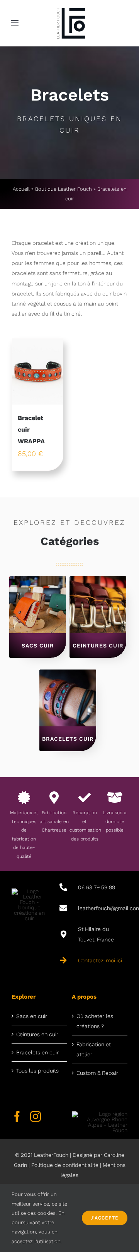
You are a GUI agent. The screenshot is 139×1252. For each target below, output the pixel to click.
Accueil (21, 189)
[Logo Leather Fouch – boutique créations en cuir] (70, 8)
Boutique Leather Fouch (63, 189)
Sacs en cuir (31, 1016)
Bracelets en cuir (37, 1052)
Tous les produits (37, 1071)
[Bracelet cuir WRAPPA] (37, 371)
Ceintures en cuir (37, 1034)
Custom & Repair (97, 1073)
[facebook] (17, 1116)
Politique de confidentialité (64, 1165)
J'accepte (105, 1218)
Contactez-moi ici (100, 960)
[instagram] (35, 1116)
